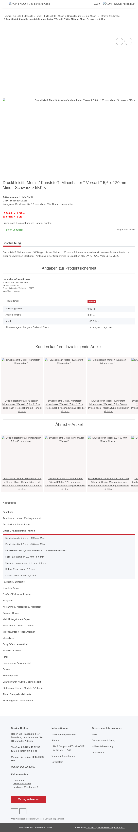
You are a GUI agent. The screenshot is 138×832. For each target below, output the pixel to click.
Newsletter (57, 762)
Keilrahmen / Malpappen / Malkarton (22, 606)
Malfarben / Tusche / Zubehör (18, 625)
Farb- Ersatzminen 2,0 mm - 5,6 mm (24, 556)
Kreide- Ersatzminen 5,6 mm (20, 575)
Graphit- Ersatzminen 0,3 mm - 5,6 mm (26, 563)
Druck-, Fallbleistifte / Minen (19, 530)
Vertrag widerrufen (28, 799)
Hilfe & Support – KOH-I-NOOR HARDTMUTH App (68, 748)
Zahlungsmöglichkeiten (63, 734)
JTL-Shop (91, 827)
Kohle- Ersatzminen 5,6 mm (20, 569)
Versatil (91, 301)
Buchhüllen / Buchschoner (16, 524)
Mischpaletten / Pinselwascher (19, 631)
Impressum (98, 752)
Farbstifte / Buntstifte (14, 581)
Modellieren (9, 638)
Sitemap (55, 740)
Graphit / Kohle (11, 588)
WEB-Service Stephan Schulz (111, 827)
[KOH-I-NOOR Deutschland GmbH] (29, 4)
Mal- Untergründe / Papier (16, 619)
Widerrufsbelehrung (102, 746)
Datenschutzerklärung (103, 740)
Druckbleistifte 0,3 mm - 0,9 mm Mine (25, 538)
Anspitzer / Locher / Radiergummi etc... (23, 518)
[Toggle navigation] (4, 3)
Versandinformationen (63, 756)
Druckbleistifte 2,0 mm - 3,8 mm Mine (25, 544)
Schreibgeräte (10, 675)
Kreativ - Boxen (11, 613)
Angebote (8, 512)
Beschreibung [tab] (12, 243)
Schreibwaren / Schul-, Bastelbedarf (22, 681)
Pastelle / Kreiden (12, 650)
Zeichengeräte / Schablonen (18, 700)
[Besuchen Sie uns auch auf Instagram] (22, 811)
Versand (48, 819)
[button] (70, 3)
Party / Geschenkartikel (15, 644)
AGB (94, 734)
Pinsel (6, 656)
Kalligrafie (8, 600)
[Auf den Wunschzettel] (128, 41)
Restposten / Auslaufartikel (17, 663)
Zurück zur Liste (13, 16)
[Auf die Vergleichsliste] (119, 41)
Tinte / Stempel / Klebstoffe (17, 694)
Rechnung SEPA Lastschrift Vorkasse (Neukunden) (25, 783)
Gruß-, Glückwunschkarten (17, 594)
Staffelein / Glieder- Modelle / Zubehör (23, 688)
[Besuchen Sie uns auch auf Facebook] (14, 811)
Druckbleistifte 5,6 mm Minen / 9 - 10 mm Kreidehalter (44, 204)
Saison (6, 669)
